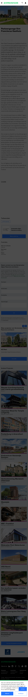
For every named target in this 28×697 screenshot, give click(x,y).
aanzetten (12, 689)
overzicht (8, 688)
